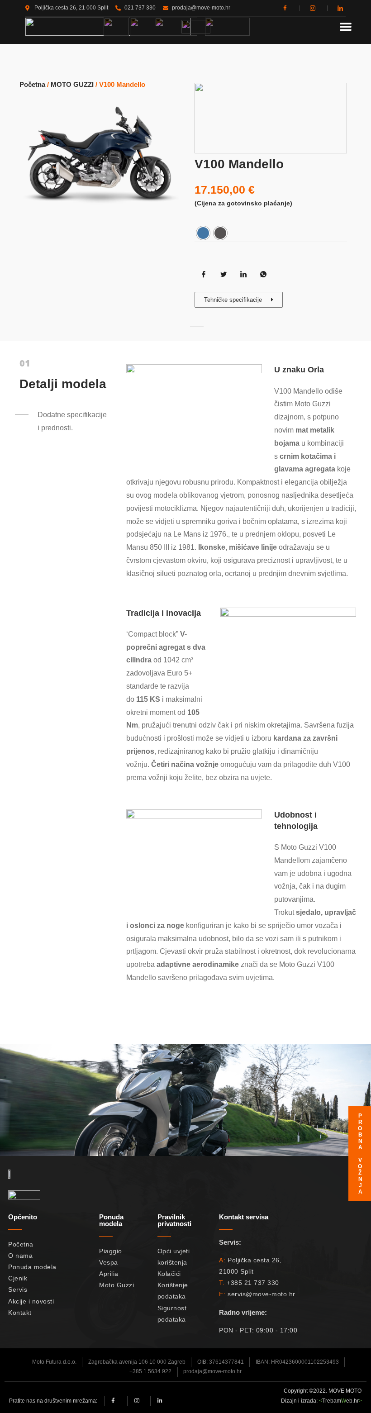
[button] (345, 26)
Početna (32, 84)
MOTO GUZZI (72, 84)
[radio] (203, 233)
